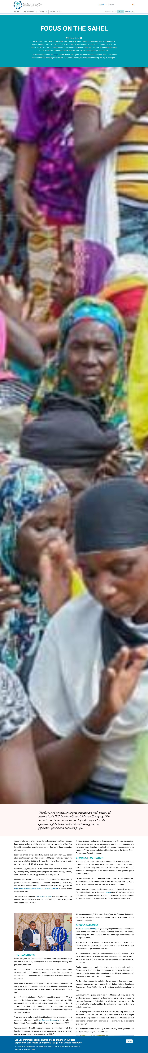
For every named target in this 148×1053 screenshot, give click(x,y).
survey (108, 892)
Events (43, 12)
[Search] (133, 4)
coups (55, 55)
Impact (17, 12)
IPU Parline (129, 12)
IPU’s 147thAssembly (87, 929)
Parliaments (30, 12)
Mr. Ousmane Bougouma (49, 1020)
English (101, 5)
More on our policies (28, 1049)
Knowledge (56, 12)
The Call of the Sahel (43, 896)
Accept (129, 1041)
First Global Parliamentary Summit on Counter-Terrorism (36, 889)
